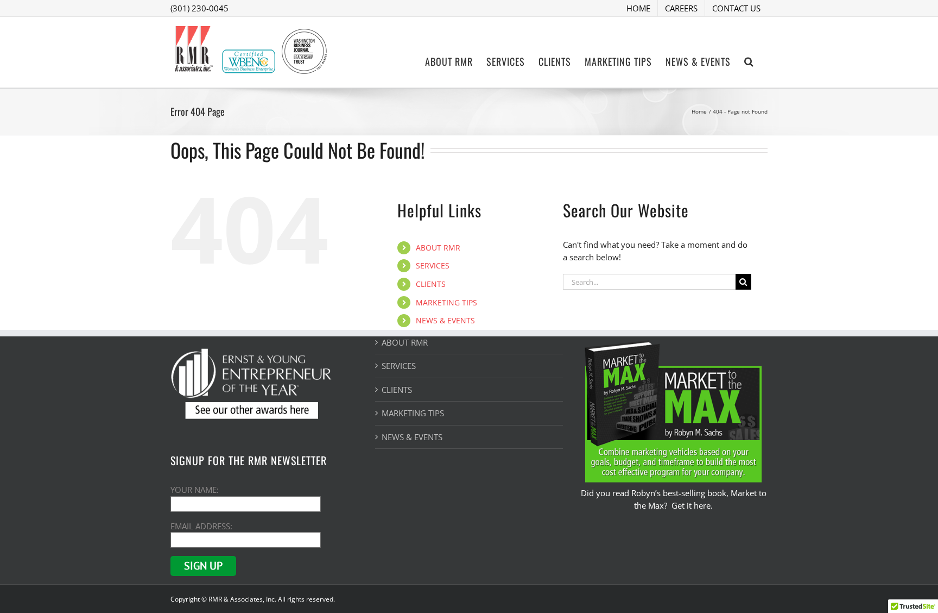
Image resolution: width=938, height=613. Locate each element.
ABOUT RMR (438, 247)
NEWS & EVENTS (445, 320)
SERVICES (432, 265)
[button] (749, 60)
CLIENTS (431, 284)
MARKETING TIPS (446, 302)
